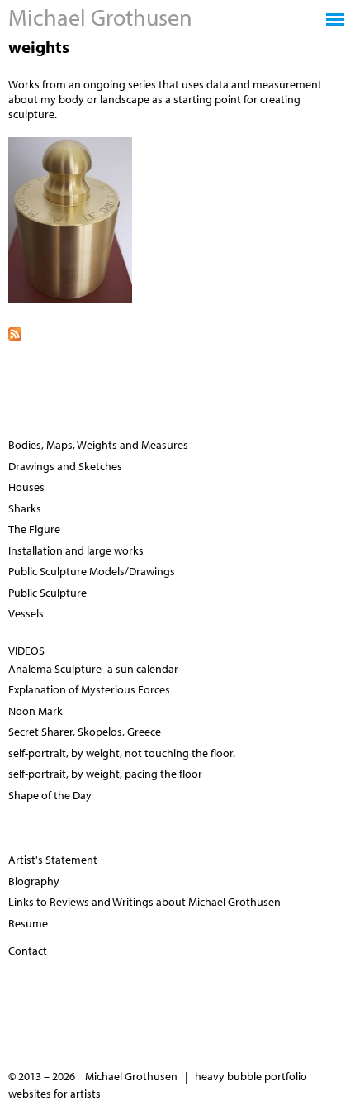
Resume (28, 923)
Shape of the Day (50, 795)
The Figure (34, 529)
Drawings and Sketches (65, 466)
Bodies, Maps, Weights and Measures (98, 444)
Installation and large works (76, 550)
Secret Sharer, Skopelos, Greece (84, 731)
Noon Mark (35, 710)
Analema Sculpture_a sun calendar (93, 668)
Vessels (26, 613)
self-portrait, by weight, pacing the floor (105, 773)
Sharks (24, 508)
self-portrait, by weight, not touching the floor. (121, 753)
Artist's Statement (52, 859)
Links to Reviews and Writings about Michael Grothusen (144, 901)
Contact (27, 950)
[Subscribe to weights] (177, 332)
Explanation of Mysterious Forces (89, 689)
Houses (26, 486)
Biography (33, 881)
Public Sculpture (47, 592)
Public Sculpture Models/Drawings (91, 571)
